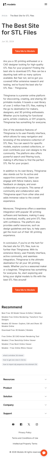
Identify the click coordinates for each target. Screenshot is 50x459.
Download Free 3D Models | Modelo (17, 330)
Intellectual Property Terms (25, 443)
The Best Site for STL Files (22, 16)
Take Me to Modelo (25, 51)
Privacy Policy (25, 432)
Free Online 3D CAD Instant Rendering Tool (20, 336)
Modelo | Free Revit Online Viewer (17, 344)
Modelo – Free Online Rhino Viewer (17, 348)
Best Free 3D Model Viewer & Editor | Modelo (21, 313)
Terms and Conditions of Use (25, 438)
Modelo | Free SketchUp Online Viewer (19, 340)
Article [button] (4, 16)
